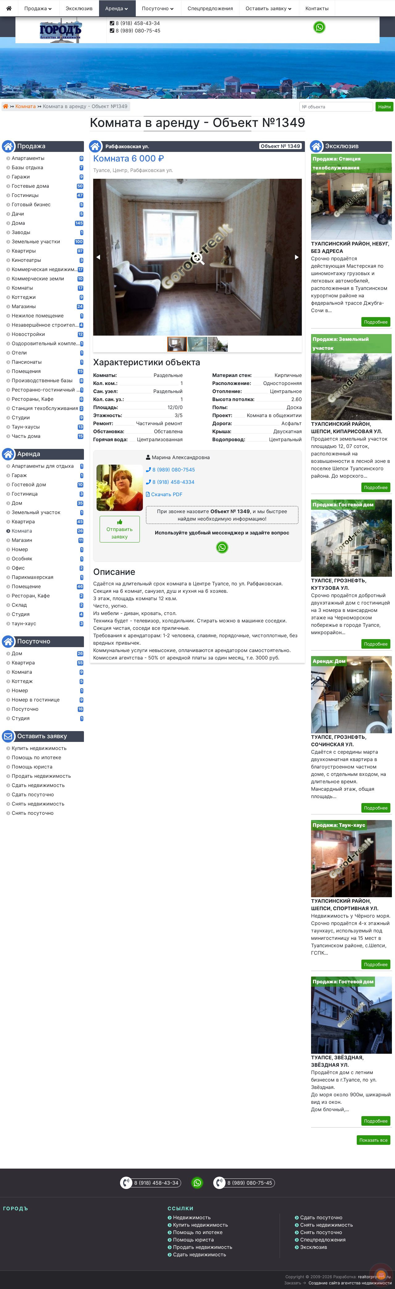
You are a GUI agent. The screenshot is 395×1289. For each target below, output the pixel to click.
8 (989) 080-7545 (173, 470)
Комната (25, 106)
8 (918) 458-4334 (172, 482)
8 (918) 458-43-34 (138, 23)
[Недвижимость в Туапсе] (5, 106)
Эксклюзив (79, 8)
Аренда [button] (115, 8)
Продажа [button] (36, 8)
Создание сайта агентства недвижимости (350, 1282)
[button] (197, 254)
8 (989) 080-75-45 (138, 30)
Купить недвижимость (200, 1225)
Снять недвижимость (326, 1225)
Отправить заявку (119, 533)
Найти (384, 106)
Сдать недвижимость (199, 1254)
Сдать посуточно (321, 1217)
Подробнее (376, 321)
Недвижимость (192, 1217)
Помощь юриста (193, 1240)
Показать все (374, 1140)
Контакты (317, 8)
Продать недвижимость (202, 1247)
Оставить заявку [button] (267, 8)
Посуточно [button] (156, 8)
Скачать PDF (166, 494)
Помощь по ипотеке (197, 1232)
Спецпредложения (210, 8)
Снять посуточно (321, 1232)
